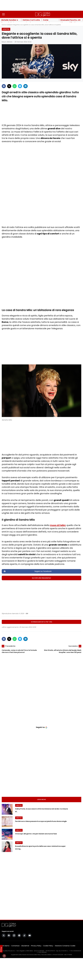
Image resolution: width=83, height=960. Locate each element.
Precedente (10, 646)
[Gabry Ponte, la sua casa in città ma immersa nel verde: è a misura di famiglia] (7, 809)
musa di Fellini (57, 525)
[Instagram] (14, 935)
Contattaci (15, 946)
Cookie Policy (48, 946)
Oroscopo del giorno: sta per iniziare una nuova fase (36, 834)
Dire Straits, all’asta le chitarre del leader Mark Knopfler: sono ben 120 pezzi (62, 651)
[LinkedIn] (25, 86)
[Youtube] (30, 935)
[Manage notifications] (4, 956)
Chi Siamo (5, 946)
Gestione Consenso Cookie (65, 946)
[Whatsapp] (15, 86)
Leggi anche (41, 799)
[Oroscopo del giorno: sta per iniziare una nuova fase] (7, 834)
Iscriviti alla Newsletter (41, 578)
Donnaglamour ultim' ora (41, 622)
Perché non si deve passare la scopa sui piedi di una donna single (41, 821)
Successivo (73, 646)
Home (4, 25)
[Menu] (3, 14)
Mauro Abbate (7, 42)
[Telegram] (20, 86)
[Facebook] (4, 86)
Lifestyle (9, 25)
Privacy (1, 949)
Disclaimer (25, 946)
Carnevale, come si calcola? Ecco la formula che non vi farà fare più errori (19, 651)
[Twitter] (9, 86)
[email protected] (39, 951)
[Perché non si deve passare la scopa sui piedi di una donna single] (7, 821)
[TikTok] (24, 935)
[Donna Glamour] (42, 14)
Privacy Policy (36, 946)
